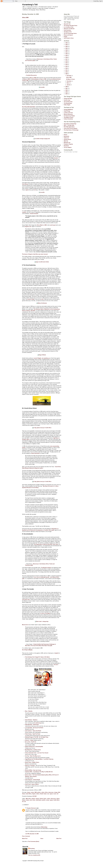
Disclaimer (66, 145)
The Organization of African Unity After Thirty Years (46, 544)
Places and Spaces (68, 35)
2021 (66, 52)
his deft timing (37, 723)
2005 (66, 92)
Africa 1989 (25, 17)
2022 (66, 50)
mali (31, 800)
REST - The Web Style (69, 125)
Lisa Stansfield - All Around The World (34, 727)
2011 (66, 70)
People (65, 36)
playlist (56, 653)
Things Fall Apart (68, 98)
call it (42, 299)
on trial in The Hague (45, 613)
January (69, 84)
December (69, 75)
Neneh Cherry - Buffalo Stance (32, 762)
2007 (66, 88)
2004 (66, 93)
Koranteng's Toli (30, 4)
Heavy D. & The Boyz (30, 765)
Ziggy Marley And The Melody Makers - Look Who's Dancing (39, 759)
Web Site (66, 141)
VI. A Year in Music (27, 649)
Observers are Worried (69, 28)
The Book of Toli (68, 31)
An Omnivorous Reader (69, 115)
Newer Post (24, 838)
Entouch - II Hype (29, 740)
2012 (66, 68)
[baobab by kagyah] (42, 405)
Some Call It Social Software (70, 128)
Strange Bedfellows (68, 109)
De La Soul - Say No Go (30, 741)
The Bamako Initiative (46, 567)
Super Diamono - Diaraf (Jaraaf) (32, 779)
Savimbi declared (34, 213)
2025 (66, 44)
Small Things (67, 111)
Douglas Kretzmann (31, 808)
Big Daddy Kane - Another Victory (33, 749)
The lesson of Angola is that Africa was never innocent (35, 254)
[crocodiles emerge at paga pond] (42, 138)
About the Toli (67, 24)
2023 (66, 48)
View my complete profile (34, 855)
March (68, 82)
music (54, 793)
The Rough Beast (68, 103)
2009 (66, 73)
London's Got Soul (68, 112)
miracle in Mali (30, 299)
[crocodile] (41, 87)
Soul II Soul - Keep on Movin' (32, 784)
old (35, 189)
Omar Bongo (25, 184)
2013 (66, 66)
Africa (46, 792)
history (28, 792)
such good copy (26, 599)
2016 (66, 61)
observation (38, 800)
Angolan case (28, 226)
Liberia (37, 793)
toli (57, 793)
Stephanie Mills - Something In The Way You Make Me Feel (39, 771)
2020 (66, 53)
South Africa (29, 793)
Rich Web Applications (69, 126)
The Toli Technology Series (70, 33)
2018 (66, 57)
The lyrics (56, 664)
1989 (35, 792)
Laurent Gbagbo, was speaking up (42, 358)
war (48, 793)
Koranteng (32, 848)
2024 (66, 46)
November (69, 81)
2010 (66, 72)
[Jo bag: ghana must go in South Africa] (41, 427)
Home (41, 838)
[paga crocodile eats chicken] (42, 261)
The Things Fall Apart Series (70, 25)
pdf (23, 578)
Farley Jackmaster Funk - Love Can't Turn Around (36, 752)
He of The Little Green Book (28, 106)
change (56, 792)
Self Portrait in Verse (69, 38)
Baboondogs (44, 827)
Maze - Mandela (28, 711)
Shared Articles (67, 139)
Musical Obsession (68, 114)
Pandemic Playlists (68, 144)
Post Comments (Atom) (33, 841)
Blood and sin (25, 624)
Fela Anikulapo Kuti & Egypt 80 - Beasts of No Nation (37, 657)
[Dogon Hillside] (42, 354)
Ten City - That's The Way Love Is (33, 756)
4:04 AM (34, 796)
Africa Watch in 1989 (41, 225)
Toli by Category (67, 147)
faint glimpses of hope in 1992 (39, 79)
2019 (66, 55)
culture (42, 792)
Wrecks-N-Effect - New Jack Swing (33, 770)
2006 (66, 90)
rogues (51, 793)
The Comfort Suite (68, 101)
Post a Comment (26, 836)
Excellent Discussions (31, 75)
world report (53, 225)
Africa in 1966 (33, 77)
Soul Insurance (67, 30)
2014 (66, 64)
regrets (27, 189)
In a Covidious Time (68, 27)
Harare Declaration (35, 453)
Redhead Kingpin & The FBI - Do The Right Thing (36, 737)
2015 (66, 62)
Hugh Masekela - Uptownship (32, 724)
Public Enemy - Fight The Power (32, 734)
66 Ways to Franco (70, 79)
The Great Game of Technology (71, 130)
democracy (51, 792)
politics (39, 792)
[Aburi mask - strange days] (41, 621)
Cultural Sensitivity (68, 119)
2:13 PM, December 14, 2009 (32, 833)
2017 (66, 59)
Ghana (23, 793)
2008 (66, 86)
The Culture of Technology (70, 123)
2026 (66, 42)
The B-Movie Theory (68, 117)
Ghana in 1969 (26, 79)
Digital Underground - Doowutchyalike (34, 746)
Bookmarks (66, 136)
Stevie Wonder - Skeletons (31, 719)
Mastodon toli (67, 142)
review (32, 792)
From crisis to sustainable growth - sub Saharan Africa (46, 577)
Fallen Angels (67, 104)
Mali (59, 792)
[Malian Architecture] (42, 303)
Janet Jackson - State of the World (33, 730)
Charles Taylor (43, 793)
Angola (33, 793)
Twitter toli (66, 137)
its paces (56, 157)
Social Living (67, 100)
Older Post (58, 838)
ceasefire (24, 212)
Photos (65, 134)
